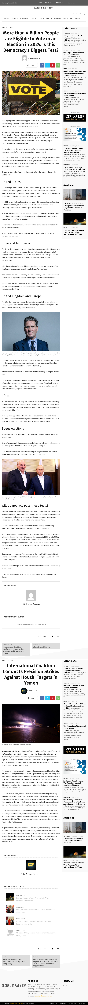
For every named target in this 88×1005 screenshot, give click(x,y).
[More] (57, 636)
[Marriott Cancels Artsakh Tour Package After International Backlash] (74, 219)
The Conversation (29, 574)
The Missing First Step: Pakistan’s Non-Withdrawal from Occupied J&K (74, 169)
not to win (42, 454)
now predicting (35, 383)
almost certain (38, 266)
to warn (30, 225)
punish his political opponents (28, 213)
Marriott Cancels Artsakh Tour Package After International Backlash (74, 73)
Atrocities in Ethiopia (41, 647)
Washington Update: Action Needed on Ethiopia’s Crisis (73, 55)
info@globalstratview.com (43, 996)
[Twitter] (47, 65)
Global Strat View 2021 (16, 1003)
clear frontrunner (51, 275)
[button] (84, 14)
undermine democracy (45, 205)
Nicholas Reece (7, 566)
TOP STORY (66, 33)
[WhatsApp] (58, 65)
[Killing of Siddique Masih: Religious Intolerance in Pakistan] (74, 194)
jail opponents (55, 443)
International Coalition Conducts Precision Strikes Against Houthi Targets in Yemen (14, 650)
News (65, 69)
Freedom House (9, 537)
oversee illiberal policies (29, 286)
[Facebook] (42, 65)
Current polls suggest (9, 416)
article (7, 574)
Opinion (65, 91)
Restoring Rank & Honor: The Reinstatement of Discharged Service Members (73, 151)
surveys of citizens (42, 543)
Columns (66, 50)
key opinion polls (12, 236)
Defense (65, 146)
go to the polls (33, 126)
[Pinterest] (52, 65)
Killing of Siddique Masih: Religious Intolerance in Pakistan (73, 38)
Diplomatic (66, 165)
